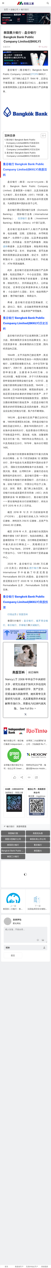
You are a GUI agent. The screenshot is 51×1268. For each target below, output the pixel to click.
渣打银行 (34, 568)
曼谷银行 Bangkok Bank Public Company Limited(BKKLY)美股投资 (23, 154)
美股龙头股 (38, 833)
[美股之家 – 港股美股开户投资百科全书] (25, 3)
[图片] (43, 940)
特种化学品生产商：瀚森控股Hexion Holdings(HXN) (36, 768)
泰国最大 (38, 850)
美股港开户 (19, 1266)
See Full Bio (26, 708)
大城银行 (34, 625)
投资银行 (22, 218)
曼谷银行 (38, 845)
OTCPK (34, 74)
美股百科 (23, 614)
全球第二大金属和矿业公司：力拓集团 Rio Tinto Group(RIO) (36, 744)
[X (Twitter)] (25, 714)
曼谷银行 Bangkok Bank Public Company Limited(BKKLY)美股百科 (22, 141)
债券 (5, 246)
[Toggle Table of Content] (42, 135)
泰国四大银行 (13, 845)
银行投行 (25, 9)
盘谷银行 (29, 620)
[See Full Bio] (35, 708)
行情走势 (12, 614)
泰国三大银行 (13, 856)
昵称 (8, 947)
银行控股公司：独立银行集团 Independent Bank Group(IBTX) (14, 744)
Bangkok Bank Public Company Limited (13, 850)
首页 (6, 9)
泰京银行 (12, 625)
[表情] (37, 940)
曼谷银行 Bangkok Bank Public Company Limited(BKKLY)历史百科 (23, 148)
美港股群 (44, 1266)
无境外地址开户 (32, 1266)
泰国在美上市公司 (38, 839)
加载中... (9, 880)
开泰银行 (23, 625)
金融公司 (14, 9)
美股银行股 (13, 833)
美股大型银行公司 (13, 839)
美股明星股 (21, 826)
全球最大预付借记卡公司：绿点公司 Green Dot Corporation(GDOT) (14, 768)
